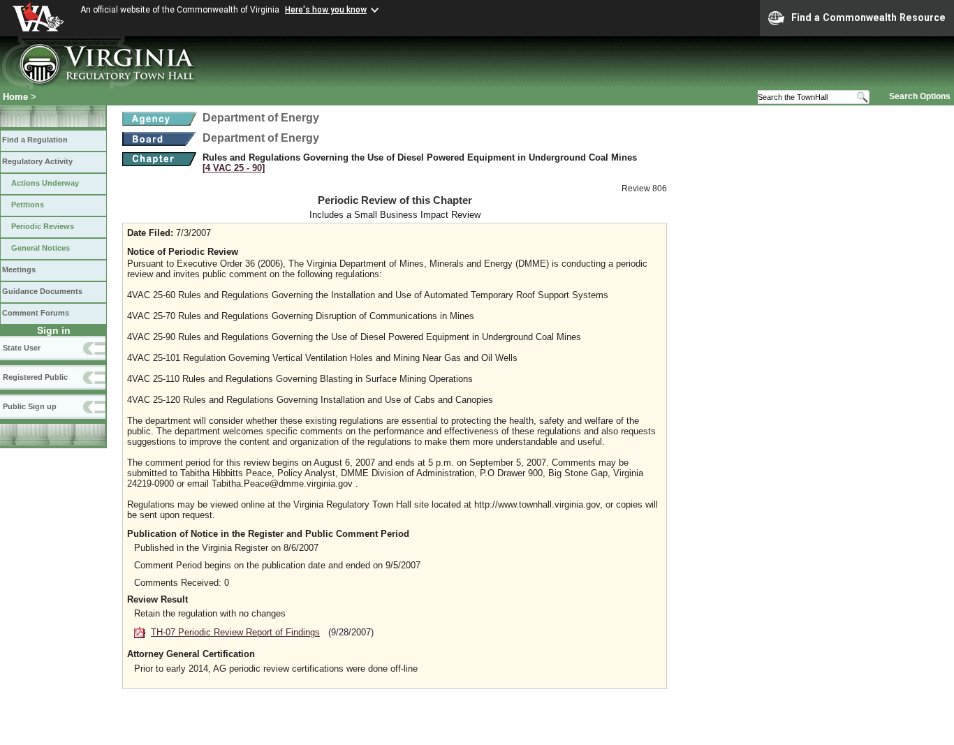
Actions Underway (45, 183)
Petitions (27, 204)
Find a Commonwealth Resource (868, 17)
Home (15, 96)
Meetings (19, 269)
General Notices (40, 248)
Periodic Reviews (42, 226)
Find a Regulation (35, 139)
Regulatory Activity (37, 161)
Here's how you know (326, 10)
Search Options (920, 96)
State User (22, 348)
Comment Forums (35, 313)
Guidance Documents (42, 291)
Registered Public (35, 377)
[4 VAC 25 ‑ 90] (234, 168)
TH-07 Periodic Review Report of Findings (235, 632)
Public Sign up (30, 406)
